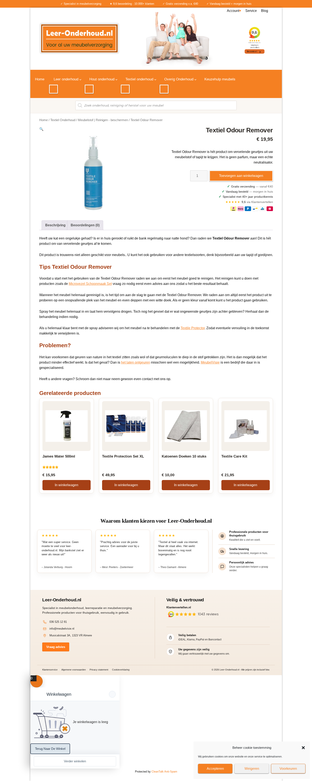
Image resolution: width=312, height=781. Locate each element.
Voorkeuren (288, 768)
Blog (264, 11)
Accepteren (215, 768)
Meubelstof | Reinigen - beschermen (103, 120)
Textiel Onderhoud (62, 120)
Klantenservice (50, 669)
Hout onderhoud (101, 79)
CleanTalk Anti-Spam (164, 771)
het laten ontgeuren (135, 362)
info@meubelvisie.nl (61, 628)
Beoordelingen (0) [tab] (85, 225)
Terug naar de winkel (50, 748)
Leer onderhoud (66, 79)
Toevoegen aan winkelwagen (241, 176)
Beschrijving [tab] (55, 225)
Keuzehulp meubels (219, 79)
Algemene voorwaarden (73, 669)
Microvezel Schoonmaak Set (90, 284)
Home (39, 79)
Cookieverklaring (120, 669)
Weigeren (252, 768)
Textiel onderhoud (139, 79)
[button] (303, 748)
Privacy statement (99, 669)
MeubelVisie (210, 362)
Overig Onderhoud (178, 79)
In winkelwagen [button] (66, 485)
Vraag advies (55, 647)
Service (251, 11)
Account (233, 11)
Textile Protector (193, 328)
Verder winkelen (75, 761)
